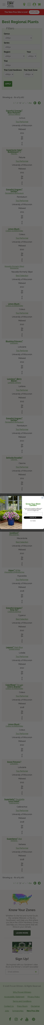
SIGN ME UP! (33, 517)
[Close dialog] (42, 498)
